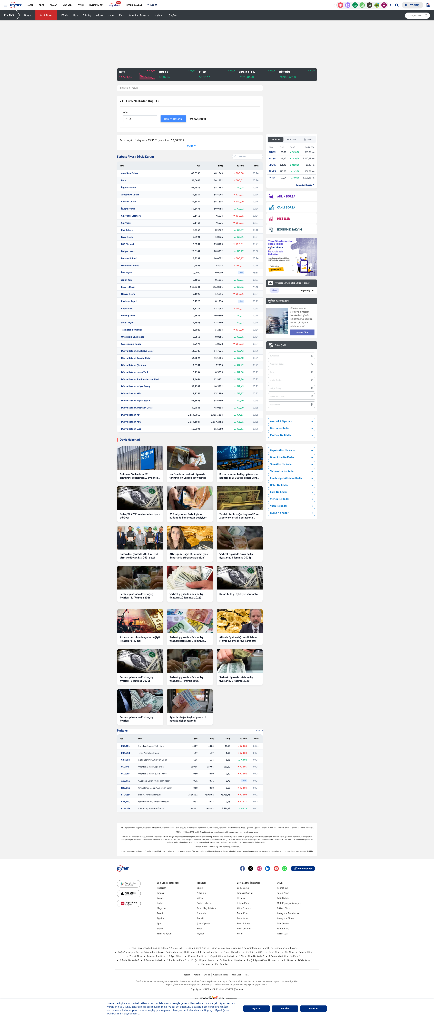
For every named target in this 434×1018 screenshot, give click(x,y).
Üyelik (207, 974)
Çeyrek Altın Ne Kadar (283, 450)
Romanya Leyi (128, 315)
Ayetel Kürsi (283, 928)
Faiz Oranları (222, 964)
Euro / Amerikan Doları (148, 753)
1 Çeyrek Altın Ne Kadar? (221, 956)
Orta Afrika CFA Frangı (132, 336)
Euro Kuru (242, 918)
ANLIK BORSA (286, 196)
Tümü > (259, 730)
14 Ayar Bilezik (154, 956)
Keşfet (240, 933)
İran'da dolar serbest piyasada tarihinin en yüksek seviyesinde (188, 475)
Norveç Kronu (128, 294)
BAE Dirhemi (127, 244)
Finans (160, 892)
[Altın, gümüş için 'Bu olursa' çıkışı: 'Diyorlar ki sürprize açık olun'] (190, 538)
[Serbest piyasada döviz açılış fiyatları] (140, 701)
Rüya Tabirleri (244, 923)
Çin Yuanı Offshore (131, 215)
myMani (159, 15)
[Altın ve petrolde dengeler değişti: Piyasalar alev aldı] (140, 621)
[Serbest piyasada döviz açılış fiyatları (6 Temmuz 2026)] (140, 661)
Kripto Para (243, 903)
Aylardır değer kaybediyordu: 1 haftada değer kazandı (188, 718)
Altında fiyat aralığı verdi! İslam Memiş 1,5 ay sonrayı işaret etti (238, 638)
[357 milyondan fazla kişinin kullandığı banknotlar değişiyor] (190, 498)
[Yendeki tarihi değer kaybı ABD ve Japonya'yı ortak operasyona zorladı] (240, 498)
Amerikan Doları (129, 173)
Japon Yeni (126, 279)
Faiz (121, 15)
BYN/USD (125, 801)
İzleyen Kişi (305, 290)
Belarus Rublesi (129, 258)
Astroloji (201, 892)
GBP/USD (125, 759)
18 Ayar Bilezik (175, 956)
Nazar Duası (283, 933)
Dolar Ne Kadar (279, 485)
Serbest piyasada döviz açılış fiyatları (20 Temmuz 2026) (186, 595)
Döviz (64, 15)
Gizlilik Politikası (220, 974)
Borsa (27, 15)
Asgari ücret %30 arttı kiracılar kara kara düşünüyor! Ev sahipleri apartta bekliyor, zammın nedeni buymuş (243, 948)
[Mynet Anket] (339, 5)
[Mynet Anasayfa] (16, 4)
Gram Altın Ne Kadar (282, 457)
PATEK (272, 177)
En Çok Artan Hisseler (231, 960)
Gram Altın (274, 952)
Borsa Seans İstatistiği (248, 882)
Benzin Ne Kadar (279, 428)
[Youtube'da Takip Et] (276, 868)
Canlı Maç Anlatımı (206, 908)
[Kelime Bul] (361, 5)
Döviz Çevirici (281, 345)
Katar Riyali (127, 308)
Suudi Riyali (127, 322)
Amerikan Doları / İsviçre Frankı (152, 773)
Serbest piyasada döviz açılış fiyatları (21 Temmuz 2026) (136, 595)
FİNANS (9, 15)
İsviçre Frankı (128, 208)
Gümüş (87, 15)
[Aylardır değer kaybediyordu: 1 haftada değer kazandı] (190, 701)
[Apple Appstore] (129, 893)
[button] (5, 5)
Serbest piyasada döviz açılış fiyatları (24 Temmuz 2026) (236, 555)
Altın (75, 15)
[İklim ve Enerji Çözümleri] (376, 5)
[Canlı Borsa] (368, 5)
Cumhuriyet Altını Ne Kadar (286, 478)
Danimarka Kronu (130, 265)
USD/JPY (125, 766)
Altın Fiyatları (244, 908)
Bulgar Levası (128, 251)
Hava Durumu (244, 928)
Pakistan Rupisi (129, 301)
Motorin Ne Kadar (280, 435)
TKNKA (272, 171)
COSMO (272, 165)
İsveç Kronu (127, 237)
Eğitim (160, 918)
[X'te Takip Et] (250, 868)
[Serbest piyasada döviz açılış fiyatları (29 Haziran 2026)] (240, 661)
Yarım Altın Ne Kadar (282, 471)
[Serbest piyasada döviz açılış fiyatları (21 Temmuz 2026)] (140, 578)
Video (160, 928)
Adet (126, 112)
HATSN (272, 158)
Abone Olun (302, 332)
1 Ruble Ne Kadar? (176, 960)
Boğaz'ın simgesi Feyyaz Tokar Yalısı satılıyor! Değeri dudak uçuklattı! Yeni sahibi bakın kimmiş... (168, 952)
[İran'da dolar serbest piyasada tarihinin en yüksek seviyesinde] (190, 458)
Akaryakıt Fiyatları (281, 421)
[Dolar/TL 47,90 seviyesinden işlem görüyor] (140, 498)
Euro (123, 180)
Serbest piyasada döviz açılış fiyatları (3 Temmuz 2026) (186, 678)
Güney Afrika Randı (131, 344)
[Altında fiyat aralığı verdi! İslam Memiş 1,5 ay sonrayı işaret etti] (240, 621)
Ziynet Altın (136, 956)
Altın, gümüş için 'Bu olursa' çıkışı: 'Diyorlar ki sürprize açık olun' (189, 555)
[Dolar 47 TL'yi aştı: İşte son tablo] (240, 578)
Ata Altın (289, 952)
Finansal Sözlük (245, 892)
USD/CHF (125, 773)
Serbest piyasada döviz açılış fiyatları (136, 718)
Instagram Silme (285, 918)
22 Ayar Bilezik (195, 956)
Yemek (160, 898)
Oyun (280, 882)
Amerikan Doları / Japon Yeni (151, 766)
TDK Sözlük (283, 923)
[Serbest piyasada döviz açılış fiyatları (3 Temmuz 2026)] (190, 661)
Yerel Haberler (164, 933)
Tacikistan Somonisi (131, 329)
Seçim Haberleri (205, 903)
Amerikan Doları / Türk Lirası (151, 746)
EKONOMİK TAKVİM (289, 229)
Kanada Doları (128, 201)
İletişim (187, 974)
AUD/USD (125, 781)
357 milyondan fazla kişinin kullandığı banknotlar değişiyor (188, 515)
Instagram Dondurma (288, 913)
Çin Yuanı (126, 223)
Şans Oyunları (204, 923)
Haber (110, 15)
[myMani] (115, 5)
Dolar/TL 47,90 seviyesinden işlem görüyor (140, 515)
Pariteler (122, 730)
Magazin (161, 908)
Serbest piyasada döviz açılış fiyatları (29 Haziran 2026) (236, 678)
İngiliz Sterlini (128, 187)
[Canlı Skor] (354, 5)
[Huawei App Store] (129, 903)
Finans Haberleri (232, 952)
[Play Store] (129, 883)
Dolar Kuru (242, 913)
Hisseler (241, 898)
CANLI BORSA (286, 207)
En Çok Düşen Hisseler (203, 960)
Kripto (99, 15)
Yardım (197, 974)
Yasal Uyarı (236, 974)
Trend (160, 913)
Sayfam (173, 15)
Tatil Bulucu (283, 898)
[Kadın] (383, 5)
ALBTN (272, 152)
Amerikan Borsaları (139, 15)
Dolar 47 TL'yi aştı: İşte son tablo (238, 594)
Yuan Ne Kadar (278, 505)
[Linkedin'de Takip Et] (267, 868)
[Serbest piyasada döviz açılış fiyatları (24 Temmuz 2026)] (240, 538)
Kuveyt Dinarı (128, 287)
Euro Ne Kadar (278, 492)
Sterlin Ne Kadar (279, 499)
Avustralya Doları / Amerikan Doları (154, 781)
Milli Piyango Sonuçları (289, 903)
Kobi (199, 928)
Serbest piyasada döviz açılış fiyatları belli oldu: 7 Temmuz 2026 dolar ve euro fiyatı (187, 639)
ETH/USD (125, 808)
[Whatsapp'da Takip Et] (284, 868)
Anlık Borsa (46, 15)
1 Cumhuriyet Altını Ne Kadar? (284, 956)
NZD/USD (125, 788)
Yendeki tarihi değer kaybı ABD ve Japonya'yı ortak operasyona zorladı (239, 516)
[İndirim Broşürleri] (347, 5)
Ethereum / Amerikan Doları (151, 808)
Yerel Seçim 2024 (254, 952)
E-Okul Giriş (283, 908)
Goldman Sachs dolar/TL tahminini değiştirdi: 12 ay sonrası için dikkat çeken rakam (140, 476)
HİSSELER (283, 219)
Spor (159, 923)
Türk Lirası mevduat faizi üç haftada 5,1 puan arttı (157, 948)
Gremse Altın (305, 952)
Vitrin (200, 898)
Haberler (161, 887)
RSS (247, 974)
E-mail (200, 918)
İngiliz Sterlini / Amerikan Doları (152, 759)
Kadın (160, 903)
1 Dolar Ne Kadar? (129, 960)
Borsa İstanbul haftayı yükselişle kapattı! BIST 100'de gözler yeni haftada (238, 476)
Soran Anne (283, 892)
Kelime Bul (282, 887)
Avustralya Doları (130, 194)
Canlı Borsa (243, 887)
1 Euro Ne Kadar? (153, 960)
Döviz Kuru (304, 960)
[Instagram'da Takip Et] (259, 868)
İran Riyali (126, 272)
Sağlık (200, 887)
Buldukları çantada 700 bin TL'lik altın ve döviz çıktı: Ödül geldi (139, 555)
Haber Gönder (305, 868)
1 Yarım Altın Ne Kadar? (251, 956)
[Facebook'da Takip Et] (242, 868)
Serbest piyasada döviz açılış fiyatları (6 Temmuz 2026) (136, 678)
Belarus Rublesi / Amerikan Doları (153, 801)
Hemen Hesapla (173, 119)
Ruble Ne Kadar (279, 512)
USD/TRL (125, 746)
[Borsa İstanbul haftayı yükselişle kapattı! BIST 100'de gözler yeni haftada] (240, 458)
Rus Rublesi (127, 230)
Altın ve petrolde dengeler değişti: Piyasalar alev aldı (140, 638)
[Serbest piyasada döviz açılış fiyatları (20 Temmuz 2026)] (190, 578)
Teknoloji (201, 882)
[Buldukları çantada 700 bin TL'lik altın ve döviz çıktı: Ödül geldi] (140, 538)
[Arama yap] (396, 5)
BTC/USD (125, 794)
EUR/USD (125, 753)
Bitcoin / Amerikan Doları (149, 794)
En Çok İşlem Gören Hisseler (261, 960)
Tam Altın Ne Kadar (281, 464)
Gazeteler (202, 913)
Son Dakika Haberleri (168, 882)
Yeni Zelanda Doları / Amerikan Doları (155, 788)
